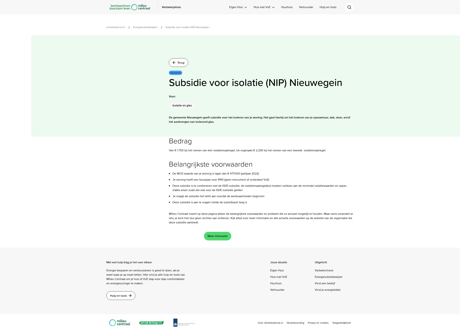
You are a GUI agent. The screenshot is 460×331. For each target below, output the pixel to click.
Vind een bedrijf (325, 283)
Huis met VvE (262, 7)
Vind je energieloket (328, 289)
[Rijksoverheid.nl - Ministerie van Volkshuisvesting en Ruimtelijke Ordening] (186, 323)
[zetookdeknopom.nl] (153, 322)
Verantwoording (295, 322)
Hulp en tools (328, 7)
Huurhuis (287, 7)
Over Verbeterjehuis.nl (270, 322)
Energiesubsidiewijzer (328, 277)
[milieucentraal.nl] (121, 322)
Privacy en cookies (318, 322)
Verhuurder (306, 7)
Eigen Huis (236, 7)
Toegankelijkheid (341, 322)
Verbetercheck (324, 270)
